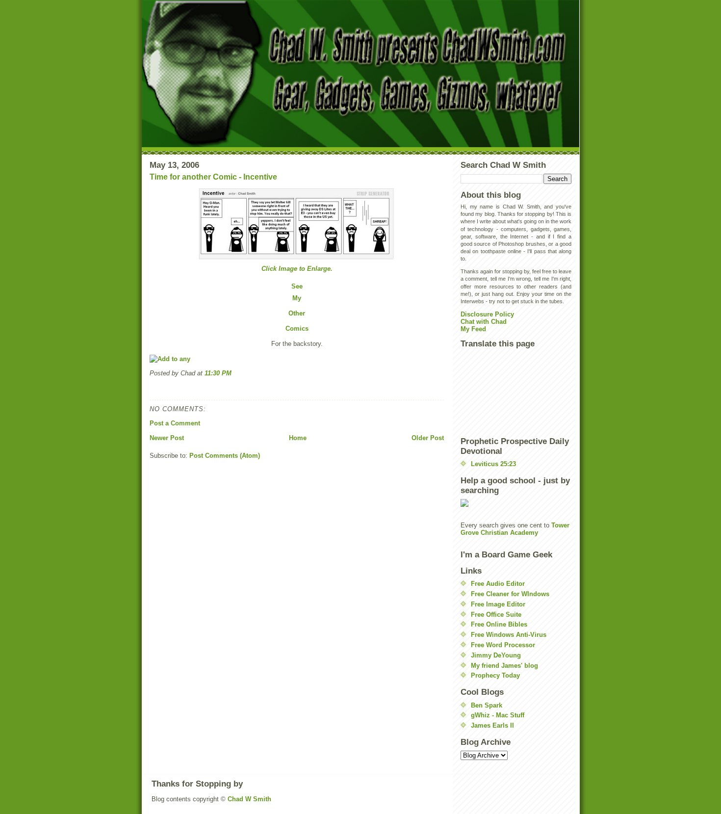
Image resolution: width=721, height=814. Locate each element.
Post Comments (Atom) (224, 455)
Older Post (428, 438)
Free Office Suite (496, 614)
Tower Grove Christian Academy (515, 529)
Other (296, 313)
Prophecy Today (495, 675)
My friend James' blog (504, 665)
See (297, 286)
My (296, 298)
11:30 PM (218, 373)
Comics (297, 328)
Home (298, 438)
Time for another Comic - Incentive (213, 177)
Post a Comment (175, 423)
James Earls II (492, 725)
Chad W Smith (249, 799)
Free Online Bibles (499, 624)
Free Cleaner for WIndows (510, 594)
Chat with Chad (484, 321)
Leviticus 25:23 (493, 464)
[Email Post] (151, 389)
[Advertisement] (505, 392)
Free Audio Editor (498, 583)
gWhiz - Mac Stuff (497, 715)
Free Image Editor (498, 604)
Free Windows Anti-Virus (508, 634)
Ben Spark (486, 705)
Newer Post (167, 438)
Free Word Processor (503, 645)
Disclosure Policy (487, 314)
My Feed (473, 329)
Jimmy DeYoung (496, 655)
